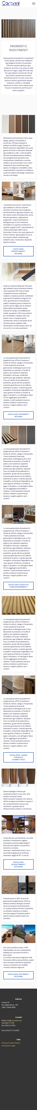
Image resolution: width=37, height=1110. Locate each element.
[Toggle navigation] (33, 4)
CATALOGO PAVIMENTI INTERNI (18, 415)
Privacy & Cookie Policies (11, 1043)
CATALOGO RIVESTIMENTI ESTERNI (18, 864)
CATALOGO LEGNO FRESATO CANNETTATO (18, 757)
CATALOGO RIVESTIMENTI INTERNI (18, 251)
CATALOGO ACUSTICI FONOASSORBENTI (18, 586)
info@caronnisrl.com (14, 1020)
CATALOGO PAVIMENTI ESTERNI (18, 975)
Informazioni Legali (8, 1046)
